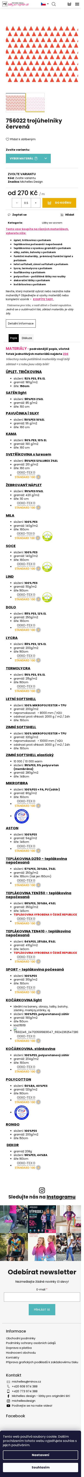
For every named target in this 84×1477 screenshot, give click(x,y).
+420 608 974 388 (25, 1386)
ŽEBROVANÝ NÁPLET (24, 485)
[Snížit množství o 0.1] (16, 203)
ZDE (65, 354)
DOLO (11, 607)
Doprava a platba (19, 1348)
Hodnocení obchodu (21, 1353)
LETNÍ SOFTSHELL (21, 698)
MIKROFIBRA (17, 783)
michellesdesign (23, 1401)
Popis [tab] (13, 338)
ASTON (12, 828)
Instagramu (61, 1197)
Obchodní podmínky (20, 1338)
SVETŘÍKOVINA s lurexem (28, 454)
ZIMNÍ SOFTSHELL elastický (30, 754)
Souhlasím (41, 1467)
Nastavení (40, 1455)
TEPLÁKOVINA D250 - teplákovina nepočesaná (36, 860)
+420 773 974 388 (25, 1391)
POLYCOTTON (18, 1079)
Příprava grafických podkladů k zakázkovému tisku (42, 1362)
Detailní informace (21, 323)
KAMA (11, 433)
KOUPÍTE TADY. (43, 299)
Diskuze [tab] (27, 338)
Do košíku (63, 203)
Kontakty (12, 1357)
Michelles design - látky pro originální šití (41, 1396)
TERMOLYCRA (18, 668)
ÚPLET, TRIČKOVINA (24, 371)
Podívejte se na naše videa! (32, 1405)
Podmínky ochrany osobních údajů (31, 1343)
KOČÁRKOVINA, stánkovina (30, 1048)
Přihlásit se (42, 1310)
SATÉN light (16, 392)
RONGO (13, 1124)
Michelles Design (31, 182)
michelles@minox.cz (26, 1381)
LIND (10, 576)
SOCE (11, 545)
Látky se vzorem (52, 223)
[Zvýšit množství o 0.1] (35, 203)
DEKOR (13, 1144)
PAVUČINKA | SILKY (22, 413)
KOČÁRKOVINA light (24, 1000)
